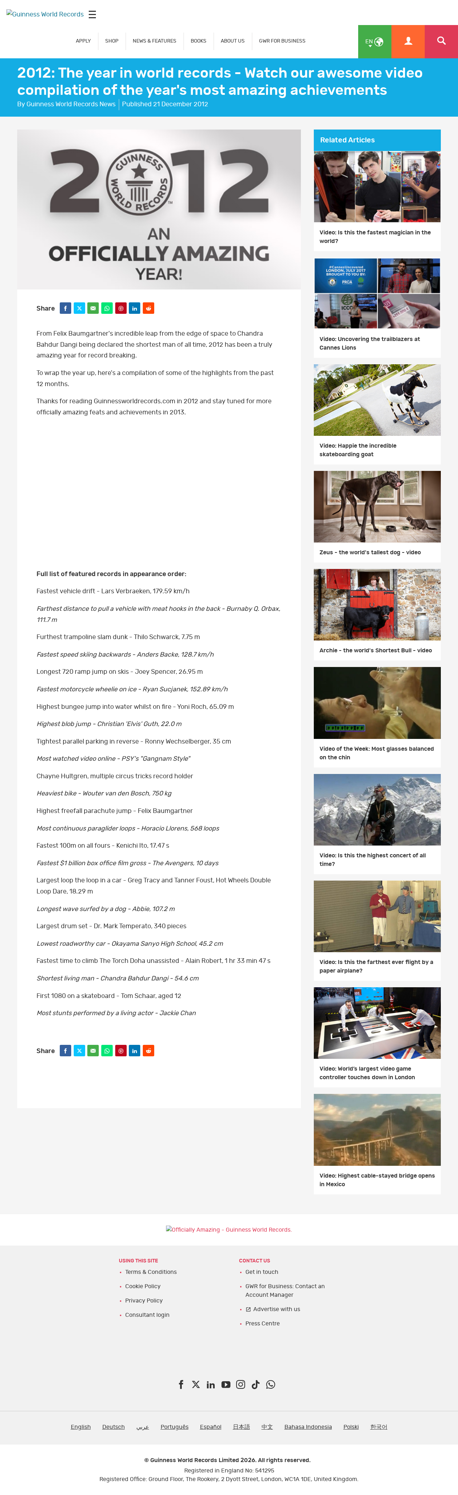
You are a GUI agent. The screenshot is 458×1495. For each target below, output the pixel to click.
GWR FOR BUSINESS (282, 41)
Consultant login (147, 1315)
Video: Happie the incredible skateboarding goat (358, 450)
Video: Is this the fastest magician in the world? (375, 237)
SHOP (111, 41)
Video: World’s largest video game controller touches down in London (367, 1073)
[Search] (441, 41)
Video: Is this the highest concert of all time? (373, 860)
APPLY (83, 41)
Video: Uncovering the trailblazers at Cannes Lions (370, 343)
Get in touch (261, 1272)
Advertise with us (276, 1309)
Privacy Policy (144, 1301)
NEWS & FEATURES (154, 41)
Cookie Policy (143, 1286)
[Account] (408, 41)
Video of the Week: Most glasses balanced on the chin (377, 753)
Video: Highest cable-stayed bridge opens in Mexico (377, 1180)
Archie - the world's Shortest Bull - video (376, 650)
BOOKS (198, 41)
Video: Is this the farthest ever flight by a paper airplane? (376, 966)
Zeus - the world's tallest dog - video (370, 552)
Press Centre (262, 1323)
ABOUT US (233, 41)
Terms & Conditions (151, 1272)
